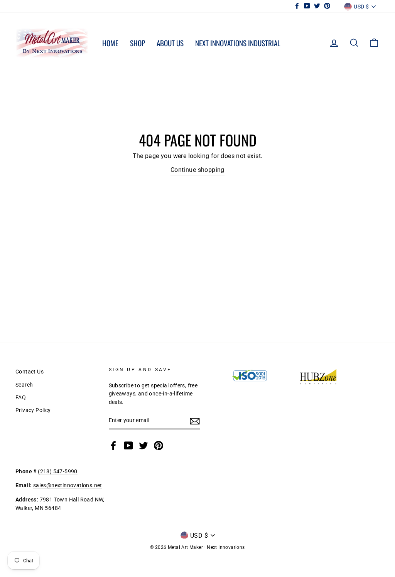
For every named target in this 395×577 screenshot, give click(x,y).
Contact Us (29, 371)
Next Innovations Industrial (237, 42)
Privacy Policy (33, 410)
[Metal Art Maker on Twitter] (143, 445)
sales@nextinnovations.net (67, 485)
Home (110, 42)
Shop (137, 42)
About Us (170, 42)
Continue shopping (197, 169)
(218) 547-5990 (58, 471)
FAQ (20, 397)
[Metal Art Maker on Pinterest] (158, 445)
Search (24, 385)
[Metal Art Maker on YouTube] (128, 445)
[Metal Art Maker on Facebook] (113, 445)
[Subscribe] (195, 421)
